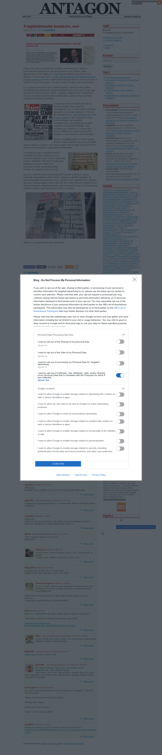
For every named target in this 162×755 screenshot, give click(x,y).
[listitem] (81, 334)
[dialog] (81, 377)
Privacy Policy (99, 475)
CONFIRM (58, 464)
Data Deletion (63, 475)
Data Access (81, 475)
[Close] (136, 280)
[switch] (120, 342)
